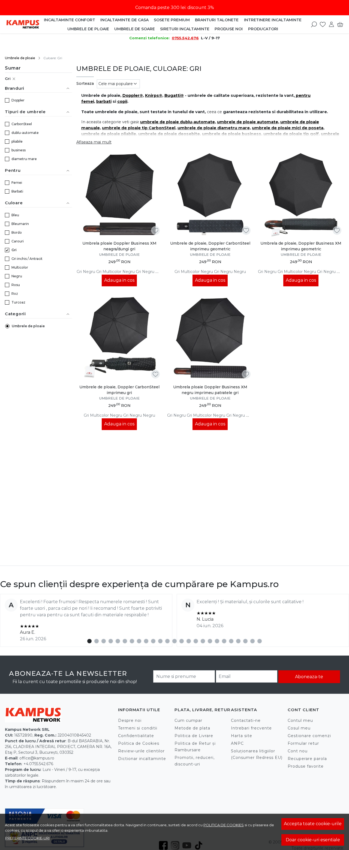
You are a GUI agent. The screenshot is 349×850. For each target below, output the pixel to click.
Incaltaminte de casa (124, 19)
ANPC (237, 743)
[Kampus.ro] (23, 24)
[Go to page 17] (203, 641)
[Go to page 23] (245, 641)
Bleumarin (20, 224)
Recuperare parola (307, 758)
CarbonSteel (21, 124)
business (18, 150)
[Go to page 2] (96, 641)
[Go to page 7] (132, 641)
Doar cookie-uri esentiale (313, 839)
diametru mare (24, 159)
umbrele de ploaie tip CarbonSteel (138, 127)
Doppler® (132, 95)
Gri (8, 78)
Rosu (15, 285)
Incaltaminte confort (69, 19)
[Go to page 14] (181, 641)
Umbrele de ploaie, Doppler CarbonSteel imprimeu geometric (210, 246)
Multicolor (19, 267)
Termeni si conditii (137, 728)
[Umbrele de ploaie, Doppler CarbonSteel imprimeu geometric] (210, 194)
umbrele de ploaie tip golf (291, 133)
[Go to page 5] (118, 641)
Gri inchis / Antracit (27, 259)
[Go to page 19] (217, 641)
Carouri (17, 241)
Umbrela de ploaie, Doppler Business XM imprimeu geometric (300, 246)
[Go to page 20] (224, 641)
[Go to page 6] (125, 641)
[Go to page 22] (238, 641)
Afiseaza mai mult (94, 142)
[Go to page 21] (231, 641)
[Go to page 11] (160, 641)
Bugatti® (174, 95)
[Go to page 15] (188, 641)
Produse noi (229, 28)
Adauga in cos (119, 280)
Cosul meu (299, 728)
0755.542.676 (185, 38)
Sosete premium (172, 19)
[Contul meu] (331, 24)
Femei (16, 183)
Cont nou (298, 751)
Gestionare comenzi (309, 735)
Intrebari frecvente (251, 728)
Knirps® (153, 95)
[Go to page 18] (210, 641)
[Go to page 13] (174, 641)
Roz (14, 294)
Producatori (263, 28)
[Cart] (340, 24)
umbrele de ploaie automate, (248, 121)
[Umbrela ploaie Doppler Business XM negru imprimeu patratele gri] (210, 338)
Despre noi (130, 720)
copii (122, 101)
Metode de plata (192, 728)
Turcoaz (18, 302)
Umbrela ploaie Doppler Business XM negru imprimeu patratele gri (210, 390)
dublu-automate (25, 133)
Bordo (16, 232)
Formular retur (303, 743)
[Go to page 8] (139, 641)
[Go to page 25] (259, 641)
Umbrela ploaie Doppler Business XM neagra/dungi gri (119, 246)
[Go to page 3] (103, 641)
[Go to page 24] (252, 641)
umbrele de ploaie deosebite (169, 133)
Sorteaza (85, 83)
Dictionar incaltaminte (142, 758)
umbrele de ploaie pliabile (108, 133)
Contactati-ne (246, 720)
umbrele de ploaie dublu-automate (177, 121)
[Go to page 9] (146, 641)
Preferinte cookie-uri (27, 838)
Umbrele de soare (134, 28)
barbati (104, 101)
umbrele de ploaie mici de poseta (287, 127)
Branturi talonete (217, 19)
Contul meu (300, 720)
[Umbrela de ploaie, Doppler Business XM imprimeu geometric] (301, 194)
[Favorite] (323, 24)
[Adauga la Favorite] (155, 230)
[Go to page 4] (111, 641)
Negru (16, 276)
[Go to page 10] (153, 641)
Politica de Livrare (193, 735)
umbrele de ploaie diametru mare (213, 127)
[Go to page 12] (167, 641)
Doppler (18, 100)
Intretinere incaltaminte (273, 19)
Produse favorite (306, 766)
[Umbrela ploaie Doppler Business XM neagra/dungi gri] (119, 194)
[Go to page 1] (89, 641)
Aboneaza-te (309, 676)
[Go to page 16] (196, 641)
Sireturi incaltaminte (184, 28)
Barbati (17, 191)
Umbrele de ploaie (88, 28)
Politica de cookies (223, 825)
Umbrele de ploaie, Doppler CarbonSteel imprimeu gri (119, 390)
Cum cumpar (188, 720)
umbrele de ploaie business (231, 133)
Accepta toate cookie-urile (313, 823)
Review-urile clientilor (141, 751)
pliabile (17, 141)
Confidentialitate (136, 735)
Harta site (241, 735)
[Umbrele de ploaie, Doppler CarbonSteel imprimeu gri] (119, 338)
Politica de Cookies (138, 743)
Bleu (15, 215)
